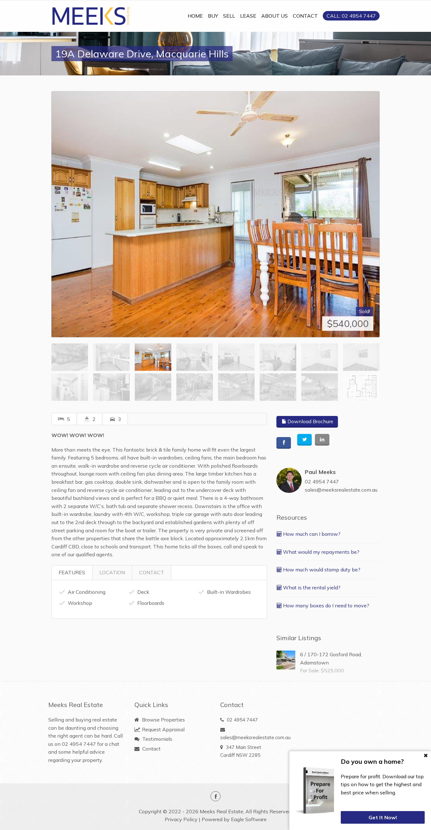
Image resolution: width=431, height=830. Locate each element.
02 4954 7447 (322, 481)
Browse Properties (163, 719)
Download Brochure (309, 421)
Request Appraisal (163, 729)
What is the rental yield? (311, 587)
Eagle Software (249, 819)
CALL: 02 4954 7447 (351, 16)
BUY (213, 16)
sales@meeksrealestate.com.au (341, 490)
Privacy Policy (181, 819)
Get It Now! (383, 817)
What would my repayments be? (320, 552)
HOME (195, 16)
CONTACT (305, 16)
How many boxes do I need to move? (325, 605)
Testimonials (156, 739)
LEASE (248, 16)
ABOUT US (274, 16)
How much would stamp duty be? (321, 569)
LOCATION (112, 572)
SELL (229, 16)
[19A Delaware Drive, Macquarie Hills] (215, 214)
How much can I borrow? (311, 534)
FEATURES (72, 572)
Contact (151, 748)
